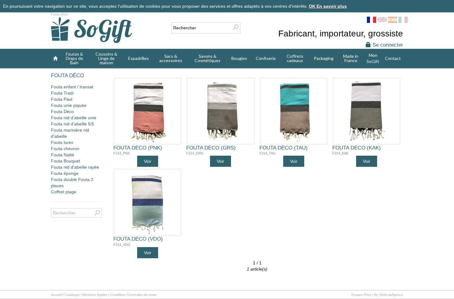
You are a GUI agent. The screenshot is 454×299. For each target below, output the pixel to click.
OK (313, 6)
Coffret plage (63, 191)
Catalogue (72, 295)
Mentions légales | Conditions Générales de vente (119, 295)
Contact (393, 58)
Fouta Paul (61, 99)
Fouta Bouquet (65, 160)
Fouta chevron (65, 148)
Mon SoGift (373, 58)
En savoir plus (332, 6)
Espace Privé (361, 295)
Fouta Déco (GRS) (211, 148)
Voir (147, 161)
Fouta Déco (62, 111)
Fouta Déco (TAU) (283, 148)
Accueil (56, 295)
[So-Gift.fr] (91, 30)
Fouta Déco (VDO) (138, 239)
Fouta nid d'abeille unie (73, 117)
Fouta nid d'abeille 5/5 (72, 123)
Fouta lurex (62, 142)
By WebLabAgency (388, 295)
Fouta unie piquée (68, 105)
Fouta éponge (64, 173)
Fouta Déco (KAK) (356, 148)
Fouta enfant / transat (72, 86)
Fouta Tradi (62, 93)
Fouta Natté (62, 154)
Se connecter (387, 45)
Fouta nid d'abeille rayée (75, 167)
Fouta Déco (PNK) (137, 148)
